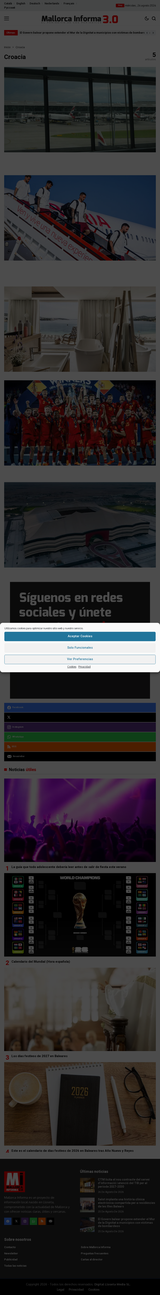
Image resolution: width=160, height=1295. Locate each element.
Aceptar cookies (80, 636)
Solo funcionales (80, 647)
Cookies (71, 666)
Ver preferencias (80, 659)
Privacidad (84, 666)
